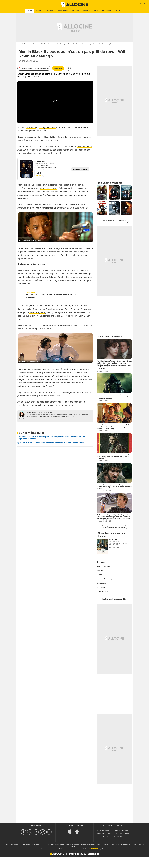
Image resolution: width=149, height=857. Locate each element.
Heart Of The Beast (103, 566)
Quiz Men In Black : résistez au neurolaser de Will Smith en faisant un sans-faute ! (50, 443)
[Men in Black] (26, 169)
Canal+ (118, 11)
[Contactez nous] (49, 832)
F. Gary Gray (64, 306)
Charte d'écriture (115, 844)
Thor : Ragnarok (37, 312)
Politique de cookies (57, 844)
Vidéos (86, 11)
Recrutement (27, 844)
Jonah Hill (62, 277)
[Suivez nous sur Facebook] (24, 832)
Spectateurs (39, 170)
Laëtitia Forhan (31, 412)
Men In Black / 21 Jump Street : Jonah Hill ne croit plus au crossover (51, 295)
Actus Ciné (47, 44)
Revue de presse (102, 844)
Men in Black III (84, 146)
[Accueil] (74, 4)
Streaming (63, 11)
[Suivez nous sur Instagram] (36, 832)
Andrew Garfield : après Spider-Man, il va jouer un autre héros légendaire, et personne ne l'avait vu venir (114, 487)
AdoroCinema (119, 833)
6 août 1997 (43, 164)
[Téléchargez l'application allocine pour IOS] (71, 831)
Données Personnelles (88, 844)
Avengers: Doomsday (104, 579)
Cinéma (39, 11)
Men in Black (43, 137)
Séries (50, 11)
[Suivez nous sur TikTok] (43, 832)
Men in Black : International (43, 306)
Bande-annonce (114, 547)
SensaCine (119, 830)
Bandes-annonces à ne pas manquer (114, 221)
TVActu (75, 11)
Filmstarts (100, 830)
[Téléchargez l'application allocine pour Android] (78, 831)
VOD (96, 11)
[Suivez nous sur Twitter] (30, 832)
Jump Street (23, 277)
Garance (100, 575)
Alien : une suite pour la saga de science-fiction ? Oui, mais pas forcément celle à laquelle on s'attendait (114, 457)
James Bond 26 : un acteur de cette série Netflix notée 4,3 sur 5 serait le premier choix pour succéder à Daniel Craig (114, 427)
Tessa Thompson (72, 309)
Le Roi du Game (102, 591)
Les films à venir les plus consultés (114, 599)
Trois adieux (101, 587)
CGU (42, 844)
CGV (47, 844)
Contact (5, 844)
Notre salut (100, 562)
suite (76, 137)
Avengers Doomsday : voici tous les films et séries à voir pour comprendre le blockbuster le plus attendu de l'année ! (114, 397)
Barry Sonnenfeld (60, 137)
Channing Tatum (47, 277)
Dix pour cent (101, 583)
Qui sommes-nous (15, 844)
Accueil (21, 44)
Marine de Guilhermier (36, 419)
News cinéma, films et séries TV (33, 44)
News (29, 11)
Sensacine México (110, 836)
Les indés (106, 11)
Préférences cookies (72, 844)
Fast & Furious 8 (80, 306)
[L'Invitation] (102, 546)
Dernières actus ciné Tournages (114, 527)
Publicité (36, 844)
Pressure (100, 570)
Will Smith (31, 127)
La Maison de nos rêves (105, 558)
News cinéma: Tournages (59, 44)
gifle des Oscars (27, 252)
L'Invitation (113, 539)
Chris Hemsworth (53, 309)
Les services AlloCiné (129, 844)
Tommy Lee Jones (47, 127)
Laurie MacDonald (48, 188)
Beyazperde (101, 833)
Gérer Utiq (141, 844)
